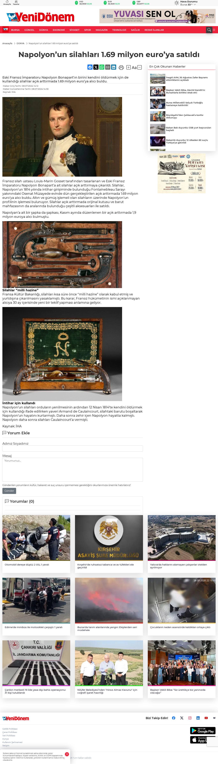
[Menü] (214, 30)
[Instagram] (190, 718)
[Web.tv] (214, 718)
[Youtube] (206, 718)
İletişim (5, 745)
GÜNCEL (29, 30)
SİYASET (74, 30)
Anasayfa (7, 4)
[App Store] (191, 740)
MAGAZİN (102, 30)
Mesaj (7, 456)
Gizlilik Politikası (9, 729)
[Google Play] (191, 730)
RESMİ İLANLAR (154, 30)
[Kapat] (67, 754)
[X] (182, 718)
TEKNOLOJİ (119, 30)
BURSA (15, 30)
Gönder (9, 490)
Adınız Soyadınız (15, 443)
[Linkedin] (198, 718)
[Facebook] (173, 718)
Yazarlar (16, 4)
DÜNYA (43, 30)
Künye (5, 739)
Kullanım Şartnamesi (12, 742)
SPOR (87, 30)
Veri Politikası (8, 735)
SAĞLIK (135, 30)
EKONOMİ (59, 30)
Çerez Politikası (9, 732)
